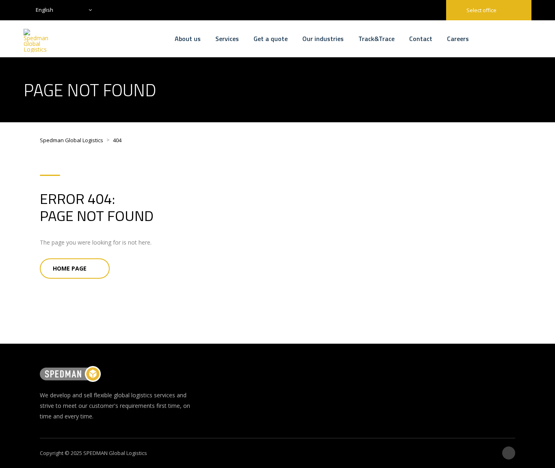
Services (227, 38)
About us (188, 38)
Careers (458, 38)
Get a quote (271, 38)
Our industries (323, 38)
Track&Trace (376, 38)
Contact (420, 38)
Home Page (70, 268)
